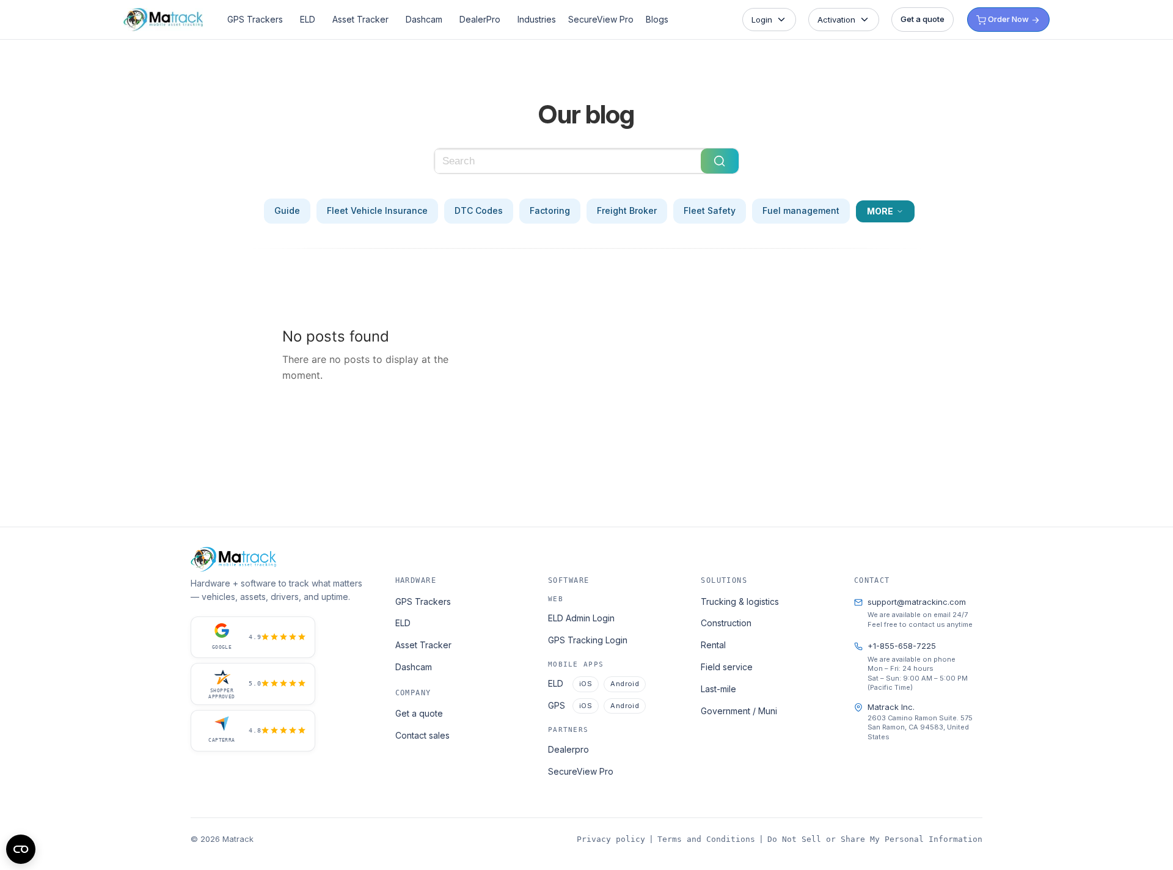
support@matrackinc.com (917, 602)
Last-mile (718, 689)
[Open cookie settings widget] (20, 849)
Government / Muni (739, 711)
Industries (536, 19)
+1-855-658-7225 (902, 646)
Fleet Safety (710, 210)
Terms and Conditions (706, 839)
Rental (713, 645)
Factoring (550, 210)
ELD (307, 19)
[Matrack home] (163, 19)
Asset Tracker (360, 19)
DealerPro (479, 19)
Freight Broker (627, 210)
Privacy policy (611, 839)
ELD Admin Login (581, 618)
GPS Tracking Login (587, 640)
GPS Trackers (255, 19)
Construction (726, 623)
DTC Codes (479, 210)
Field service (727, 667)
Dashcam (424, 19)
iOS (585, 683)
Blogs (657, 19)
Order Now (1008, 19)
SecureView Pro (601, 19)
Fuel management (800, 210)
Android (624, 683)
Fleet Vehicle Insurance (377, 210)
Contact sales (422, 735)
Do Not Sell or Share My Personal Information (874, 839)
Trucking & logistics (740, 601)
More (880, 211)
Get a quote (923, 19)
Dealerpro (568, 749)
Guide (287, 210)
